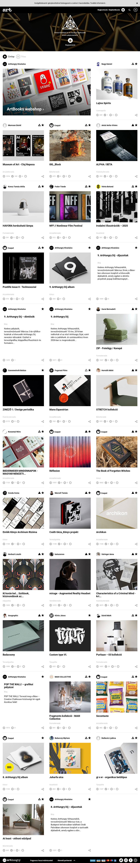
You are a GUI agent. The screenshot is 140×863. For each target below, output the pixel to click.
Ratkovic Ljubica (109, 738)
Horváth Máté (107, 370)
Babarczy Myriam (62, 738)
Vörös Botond (107, 186)
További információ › (98, 3)
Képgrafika (7, 601)
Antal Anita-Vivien (109, 125)
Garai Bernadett (109, 309)
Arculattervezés (8, 172)
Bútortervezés (54, 172)
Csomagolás (101, 111)
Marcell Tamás (61, 493)
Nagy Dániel (107, 64)
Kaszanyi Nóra (14, 432)
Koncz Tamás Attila (16, 186)
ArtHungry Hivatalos (17, 64)
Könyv (51, 294)
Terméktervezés (55, 601)
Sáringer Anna (108, 554)
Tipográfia (53, 662)
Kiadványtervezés (102, 172)
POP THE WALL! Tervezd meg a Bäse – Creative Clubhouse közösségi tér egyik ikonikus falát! (22, 699)
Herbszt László (14, 554)
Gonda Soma (13, 493)
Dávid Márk (106, 615)
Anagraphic (13, 615)
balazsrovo (59, 554)
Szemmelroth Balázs (17, 370)
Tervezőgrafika (54, 540)
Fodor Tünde (60, 186)
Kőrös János (60, 615)
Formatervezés (8, 233)
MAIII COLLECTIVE (63, 677)
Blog (99, 263)
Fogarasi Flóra (61, 370)
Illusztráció (100, 233)
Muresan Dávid (14, 125)
